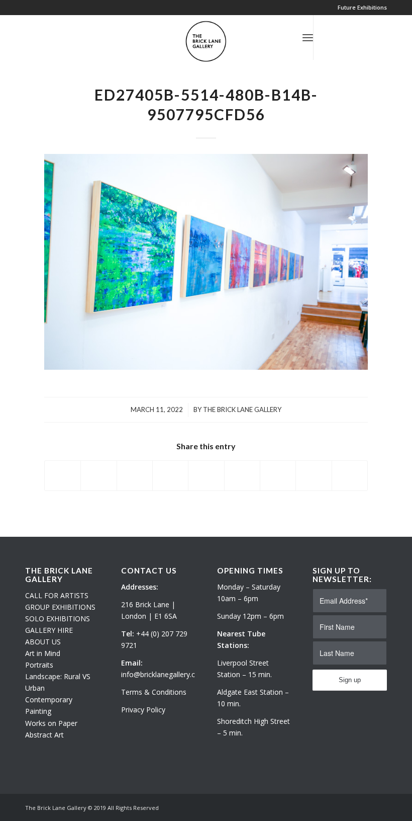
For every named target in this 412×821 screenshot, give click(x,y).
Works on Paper (51, 723)
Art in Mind (42, 653)
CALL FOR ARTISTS (56, 595)
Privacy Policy (143, 709)
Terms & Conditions (153, 692)
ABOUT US (43, 641)
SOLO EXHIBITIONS (57, 618)
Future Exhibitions (362, 7)
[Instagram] (344, 37)
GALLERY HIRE (49, 630)
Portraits (39, 665)
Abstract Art (44, 735)
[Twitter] (329, 37)
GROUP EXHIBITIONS (60, 607)
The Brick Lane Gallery (242, 409)
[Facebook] (359, 37)
